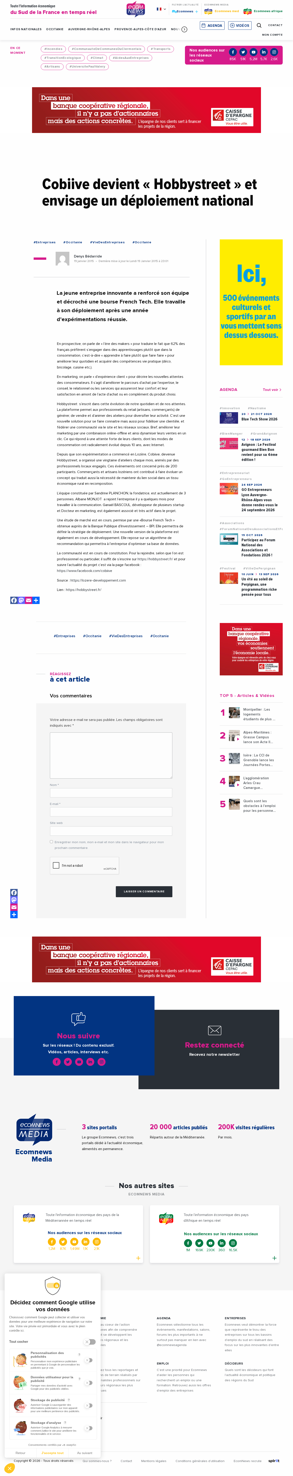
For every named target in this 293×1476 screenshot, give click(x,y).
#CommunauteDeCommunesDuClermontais (106, 49)
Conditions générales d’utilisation (200, 1461)
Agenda (215, 25)
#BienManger (231, 433)
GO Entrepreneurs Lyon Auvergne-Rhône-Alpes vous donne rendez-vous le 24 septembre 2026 (259, 499)
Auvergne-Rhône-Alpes (89, 29)
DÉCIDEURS (234, 1363)
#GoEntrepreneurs (236, 479)
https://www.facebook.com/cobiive (84, 571)
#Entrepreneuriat (235, 473)
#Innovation (230, 408)
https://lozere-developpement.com (98, 580)
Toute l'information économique (53, 9)
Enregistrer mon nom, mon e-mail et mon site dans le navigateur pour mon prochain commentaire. (109, 845)
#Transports (160, 49)
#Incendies (53, 49)
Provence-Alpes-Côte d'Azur (140, 29)
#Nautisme (257, 408)
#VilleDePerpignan (259, 568)
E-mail (55, 804)
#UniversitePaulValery (87, 66)
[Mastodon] (21, 601)
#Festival (228, 568)
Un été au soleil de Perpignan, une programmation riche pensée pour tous (259, 587)
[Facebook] (14, 601)
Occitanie (55, 29)
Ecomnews (183, 11)
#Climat (97, 58)
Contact (126, 1461)
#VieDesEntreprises (107, 242)
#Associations (232, 523)
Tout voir (270, 390)
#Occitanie (72, 242)
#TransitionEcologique (62, 58)
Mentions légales (153, 1461)
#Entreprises (45, 242)
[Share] (36, 601)
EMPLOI (163, 1363)
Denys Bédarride (88, 256)
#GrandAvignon (264, 433)
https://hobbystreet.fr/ (155, 559)
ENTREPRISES (235, 1318)
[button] (184, 29)
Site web (56, 823)
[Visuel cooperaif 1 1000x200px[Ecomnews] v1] (146, 110)
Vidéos (242, 25)
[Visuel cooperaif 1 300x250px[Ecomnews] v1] (251, 649)
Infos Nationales (25, 29)
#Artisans (52, 66)
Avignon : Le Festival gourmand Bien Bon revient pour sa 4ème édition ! (259, 452)
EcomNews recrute (248, 1461)
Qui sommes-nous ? (97, 1461)
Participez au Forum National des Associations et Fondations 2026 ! (258, 548)
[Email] (28, 601)
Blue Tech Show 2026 (259, 419)
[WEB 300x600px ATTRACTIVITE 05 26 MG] (251, 302)
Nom (54, 785)
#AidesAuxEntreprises (131, 58)
